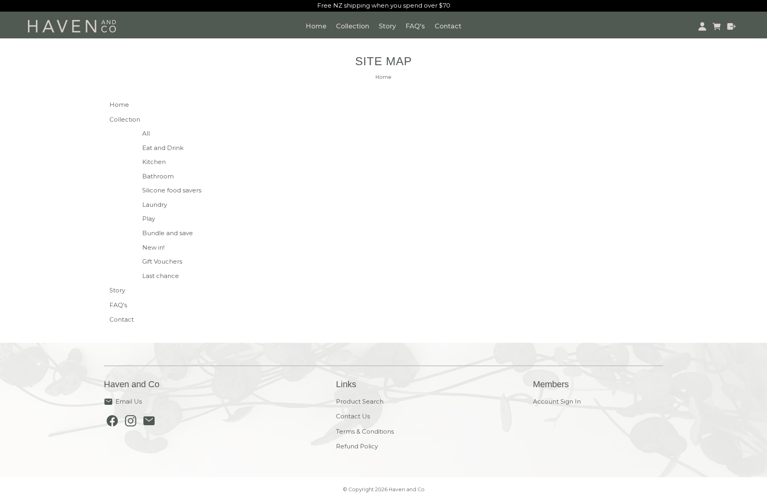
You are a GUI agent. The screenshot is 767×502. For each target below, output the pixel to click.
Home (316, 26)
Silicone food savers (171, 190)
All (146, 133)
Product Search (360, 401)
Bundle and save (167, 233)
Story (387, 26)
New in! (153, 247)
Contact (448, 26)
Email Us (128, 401)
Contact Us (353, 416)
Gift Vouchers (162, 261)
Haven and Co (407, 489)
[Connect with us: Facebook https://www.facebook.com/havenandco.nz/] (112, 422)
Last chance (160, 276)
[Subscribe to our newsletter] (149, 422)
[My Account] (702, 26)
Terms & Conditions (365, 431)
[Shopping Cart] (716, 26)
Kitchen (154, 162)
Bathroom (158, 176)
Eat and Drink (162, 148)
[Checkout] (731, 26)
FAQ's (415, 26)
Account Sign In (557, 401)
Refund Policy (357, 446)
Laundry (154, 204)
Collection (352, 26)
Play (148, 218)
